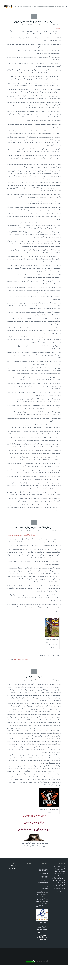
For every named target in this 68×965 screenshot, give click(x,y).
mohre (30, 24)
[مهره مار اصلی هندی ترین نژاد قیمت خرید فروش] (34, 16)
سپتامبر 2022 (12, 868)
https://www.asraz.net (21, 659)
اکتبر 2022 (13, 866)
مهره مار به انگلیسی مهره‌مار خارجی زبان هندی (34, 527)
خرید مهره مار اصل (34, 676)
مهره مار (58, 28)
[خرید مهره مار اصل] (34, 671)
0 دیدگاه (37, 24)
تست (21, 24)
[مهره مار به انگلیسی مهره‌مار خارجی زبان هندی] (34, 522)
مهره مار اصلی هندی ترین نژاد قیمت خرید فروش (34, 21)
